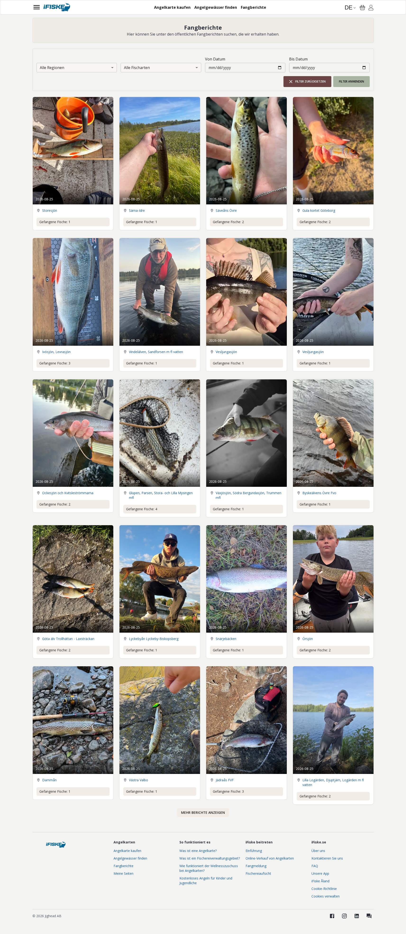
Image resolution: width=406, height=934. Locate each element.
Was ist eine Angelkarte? (198, 850)
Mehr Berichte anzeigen (203, 812)
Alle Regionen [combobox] (52, 67)
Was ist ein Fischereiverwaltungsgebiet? (209, 858)
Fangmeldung (256, 866)
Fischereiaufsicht (258, 873)
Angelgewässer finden (130, 858)
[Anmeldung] (371, 8)
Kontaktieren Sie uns (327, 858)
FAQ (314, 866)
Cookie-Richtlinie (324, 888)
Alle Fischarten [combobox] (137, 67)
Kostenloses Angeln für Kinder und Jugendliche (205, 880)
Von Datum (215, 59)
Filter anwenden (351, 81)
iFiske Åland (320, 881)
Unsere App (320, 873)
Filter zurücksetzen (310, 81)
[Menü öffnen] (36, 7)
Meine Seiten (123, 873)
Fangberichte (123, 866)
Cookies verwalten (325, 896)
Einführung (254, 850)
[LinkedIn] (356, 916)
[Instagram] (344, 916)
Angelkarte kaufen (127, 850)
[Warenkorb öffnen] (362, 7)
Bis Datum (298, 59)
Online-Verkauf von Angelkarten (270, 858)
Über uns (318, 850)
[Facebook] (332, 916)
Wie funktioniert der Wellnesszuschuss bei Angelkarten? (208, 868)
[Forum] (369, 916)
